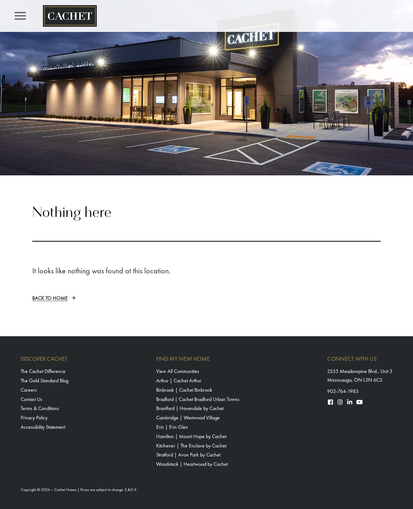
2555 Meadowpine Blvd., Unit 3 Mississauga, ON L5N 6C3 (359, 375)
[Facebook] (330, 402)
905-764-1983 (342, 391)
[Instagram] (340, 402)
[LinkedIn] (350, 402)
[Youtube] (359, 402)
